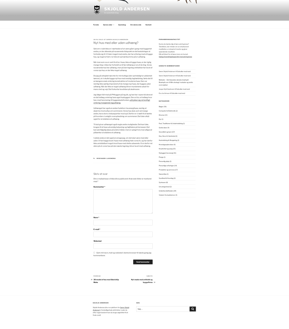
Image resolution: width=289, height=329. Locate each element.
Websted (97, 241)
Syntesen (162, 182)
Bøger (161, 106)
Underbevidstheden (166, 191)
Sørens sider (107, 25)
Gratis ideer (163, 128)
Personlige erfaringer (166, 166)
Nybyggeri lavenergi (106, 158)
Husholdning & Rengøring (168, 140)
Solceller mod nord (184, 71)
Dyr (160, 119)
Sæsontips (163, 174)
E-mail (96, 229)
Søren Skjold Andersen (117, 39)
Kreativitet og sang (165, 149)
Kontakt (148, 25)
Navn (96, 217)
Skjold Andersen (127, 8)
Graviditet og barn (165, 132)
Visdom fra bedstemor (167, 195)
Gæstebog (122, 25)
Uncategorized (164, 187)
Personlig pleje (164, 161)
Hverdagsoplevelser (166, 144)
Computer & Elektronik (167, 111)
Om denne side (135, 25)
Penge (161, 157)
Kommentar (99, 187)
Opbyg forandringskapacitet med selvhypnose (175, 57)
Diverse (161, 115)
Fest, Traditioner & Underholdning (171, 123)
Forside (96, 25)
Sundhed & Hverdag (166, 178)
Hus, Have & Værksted (167, 136)
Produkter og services (167, 170)
